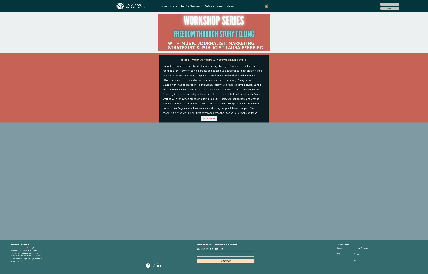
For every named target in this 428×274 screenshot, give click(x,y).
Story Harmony (181, 70)
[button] (174, 6)
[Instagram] (153, 265)
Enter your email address (210, 249)
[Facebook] (148, 265)
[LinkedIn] (159, 265)
